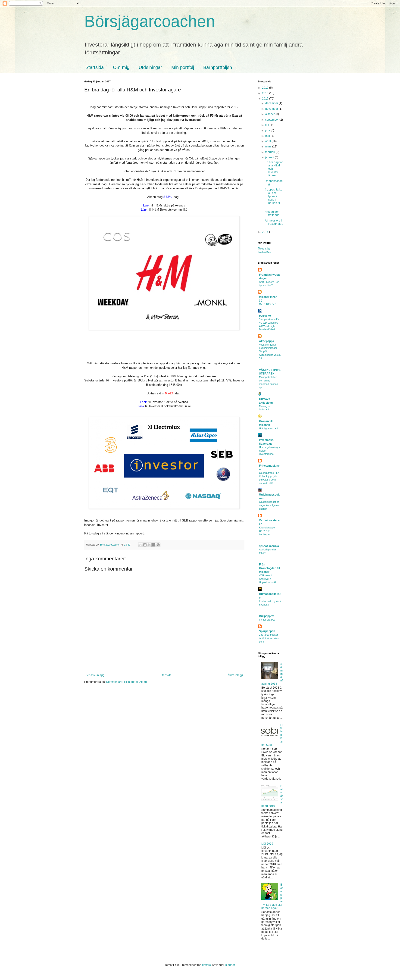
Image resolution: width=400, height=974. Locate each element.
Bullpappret (266, 616)
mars (268, 146)
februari (270, 152)
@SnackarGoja (269, 546)
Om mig (121, 67)
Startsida (94, 67)
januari (270, 157)
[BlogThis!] (145, 545)
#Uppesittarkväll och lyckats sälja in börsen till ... (273, 198)
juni (268, 130)
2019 (265, 87)
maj (268, 135)
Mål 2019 (267, 843)
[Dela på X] (149, 545)
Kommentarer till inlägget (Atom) (126, 682)
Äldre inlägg (235, 675)
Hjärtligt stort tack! (269, 428)
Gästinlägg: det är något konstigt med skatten (269, 505)
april (268, 141)
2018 (265, 93)
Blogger (230, 965)
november (272, 108)
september (272, 119)
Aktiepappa (266, 341)
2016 (265, 232)
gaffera (206, 965)
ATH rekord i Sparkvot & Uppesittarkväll (267, 579)
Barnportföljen (217, 67)
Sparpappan (267, 631)
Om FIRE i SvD (267, 304)
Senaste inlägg (94, 675)
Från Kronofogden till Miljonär (269, 568)
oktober (270, 114)
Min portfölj (182, 67)
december (272, 103)
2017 (265, 98)
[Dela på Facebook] (153, 545)
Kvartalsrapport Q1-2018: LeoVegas (267, 531)
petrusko (265, 315)
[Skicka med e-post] (140, 545)
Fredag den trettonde (272, 213)
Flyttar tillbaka (267, 619)
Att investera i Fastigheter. (274, 222)
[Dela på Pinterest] (158, 545)
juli (267, 125)
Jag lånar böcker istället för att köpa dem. (269, 638)
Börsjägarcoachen (149, 21)
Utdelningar (150, 67)
